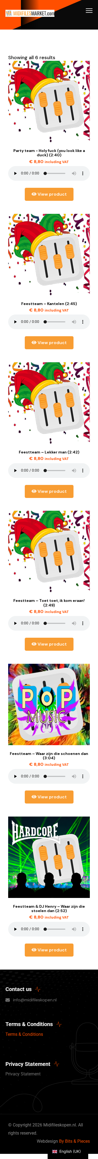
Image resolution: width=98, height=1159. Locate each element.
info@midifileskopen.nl (35, 1000)
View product (51, 194)
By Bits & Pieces (74, 1141)
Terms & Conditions (24, 1034)
